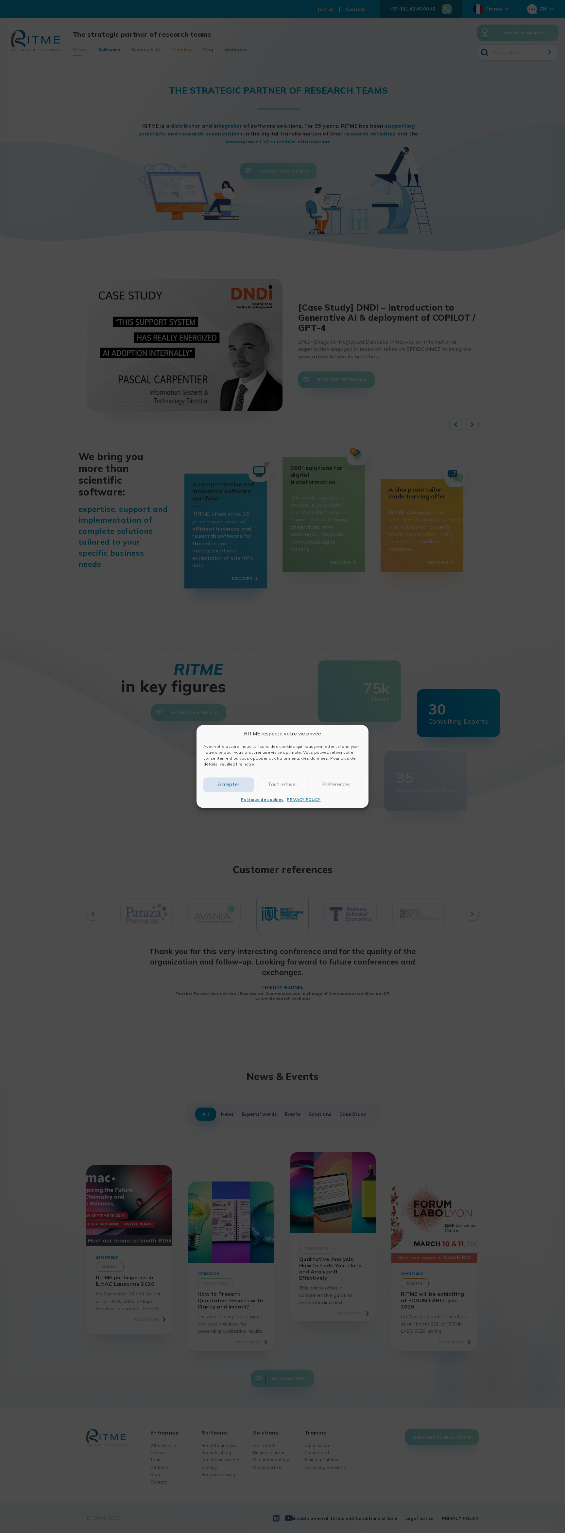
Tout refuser (283, 785)
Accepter (228, 785)
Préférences (336, 785)
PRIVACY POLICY (303, 799)
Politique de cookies (262, 799)
